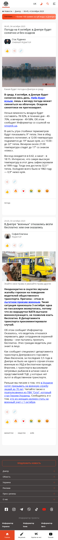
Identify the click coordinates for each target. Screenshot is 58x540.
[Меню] (54, 3)
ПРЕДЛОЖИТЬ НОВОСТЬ (29, 463)
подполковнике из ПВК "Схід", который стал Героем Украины (27, 394)
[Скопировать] (21, 51)
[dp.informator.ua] (6, 4)
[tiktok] (36, 509)
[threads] (51, 509)
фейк (32, 433)
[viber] (29, 509)
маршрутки (8, 433)
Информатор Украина (7, 525)
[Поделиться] (14, 51)
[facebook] (6, 509)
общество (22, 433)
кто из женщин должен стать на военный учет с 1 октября (26, 400)
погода (7, 203)
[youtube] (44, 509)
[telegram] (21, 509)
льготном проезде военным (22, 302)
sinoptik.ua (10, 125)
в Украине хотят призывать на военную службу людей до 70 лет (28, 386)
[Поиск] (47, 3)
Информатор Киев (28, 525)
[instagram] (14, 509)
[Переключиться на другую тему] (41, 3)
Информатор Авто (46, 525)
